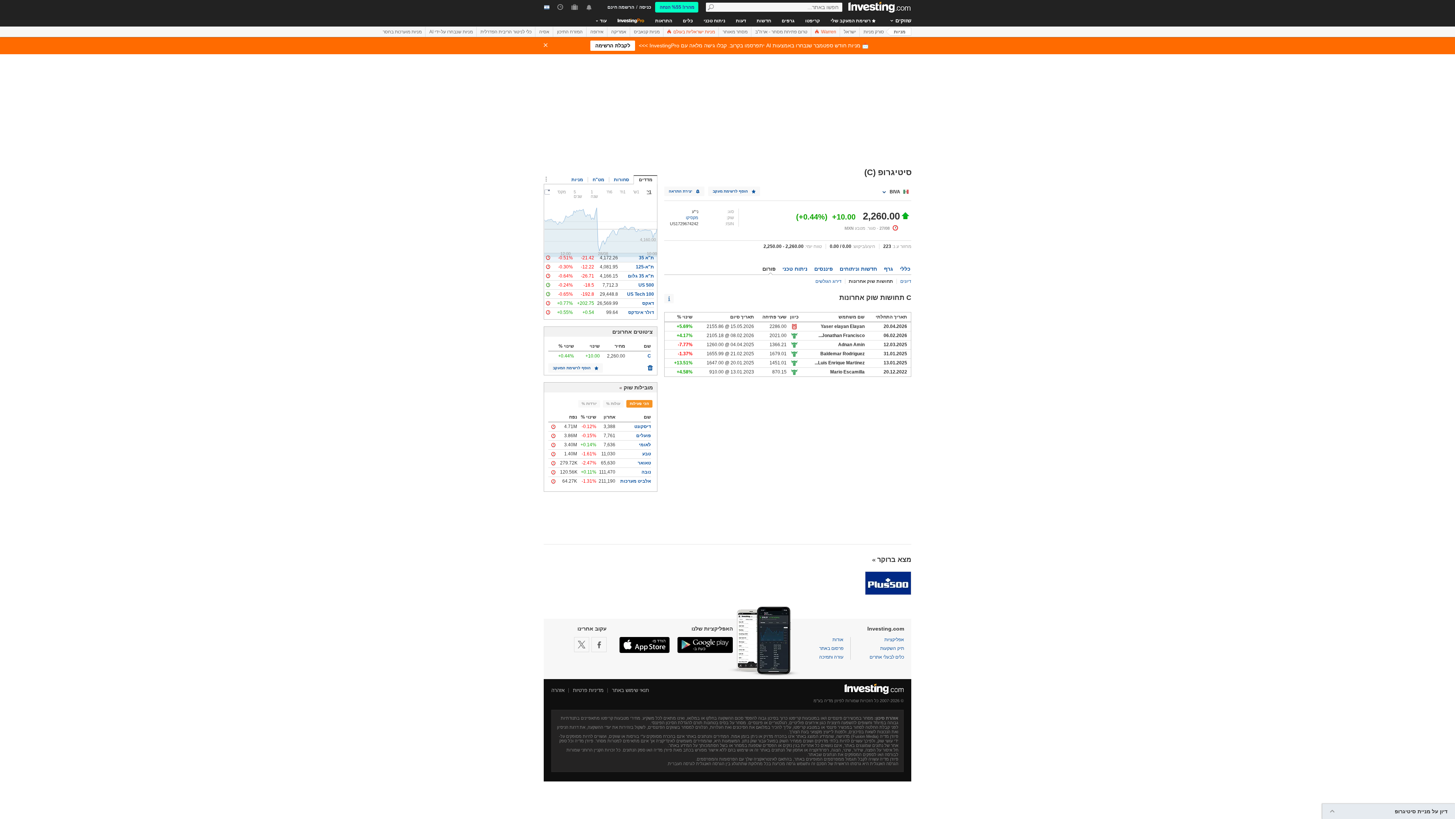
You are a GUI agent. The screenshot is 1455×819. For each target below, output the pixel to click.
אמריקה (618, 32)
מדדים (645, 179)
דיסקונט (642, 426)
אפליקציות (894, 639)
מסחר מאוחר (735, 32)
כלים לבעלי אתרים (887, 657)
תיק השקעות (892, 648)
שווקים (903, 20)
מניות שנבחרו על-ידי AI (451, 32)
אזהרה (558, 690)
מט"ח (598, 179)
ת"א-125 (645, 267)
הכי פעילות (639, 404)
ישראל (850, 32)
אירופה (597, 32)
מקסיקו (692, 217)
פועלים (643, 435)
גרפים (788, 21)
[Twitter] (581, 644)
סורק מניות (874, 32)
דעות (741, 21)
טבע (646, 454)
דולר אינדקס (641, 312)
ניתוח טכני (714, 21)
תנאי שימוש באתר (630, 690)
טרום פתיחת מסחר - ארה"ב (781, 32)
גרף (888, 269)
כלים (688, 21)
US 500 (646, 285)
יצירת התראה (680, 191)
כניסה (645, 7)
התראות (663, 21)
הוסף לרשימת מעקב (730, 191)
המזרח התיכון (570, 32)
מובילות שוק (638, 387)
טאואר (644, 463)
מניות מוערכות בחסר (402, 32)
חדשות (764, 21)
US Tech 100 (640, 294)
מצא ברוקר (894, 559)
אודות (837, 639)
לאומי (645, 444)
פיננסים (823, 269)
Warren (828, 32)
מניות (900, 32)
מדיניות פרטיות (588, 690)
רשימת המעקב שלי (851, 21)
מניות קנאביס (647, 32)
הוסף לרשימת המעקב (572, 368)
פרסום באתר (831, 648)
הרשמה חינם (620, 7)
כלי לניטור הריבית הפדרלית (506, 32)
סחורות (621, 179)
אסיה (544, 32)
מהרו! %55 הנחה (677, 7)
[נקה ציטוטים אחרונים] (650, 366)
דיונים (905, 281)
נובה (646, 472)
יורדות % (589, 404)
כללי (905, 269)
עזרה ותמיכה (831, 657)
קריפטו (812, 21)
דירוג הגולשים (828, 281)
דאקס (648, 303)
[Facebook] (599, 644)
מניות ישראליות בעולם (693, 32)
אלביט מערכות (635, 481)
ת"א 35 (646, 257)
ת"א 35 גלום (641, 276)
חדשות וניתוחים (858, 269)
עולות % (613, 404)
